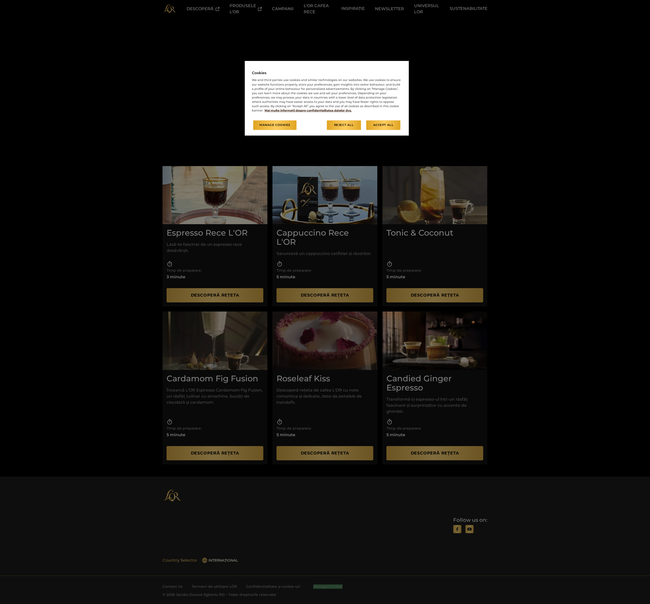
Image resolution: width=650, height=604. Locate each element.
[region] (326, 98)
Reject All (344, 125)
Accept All (383, 125)
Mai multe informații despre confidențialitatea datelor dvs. (308, 110)
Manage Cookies (274, 125)
